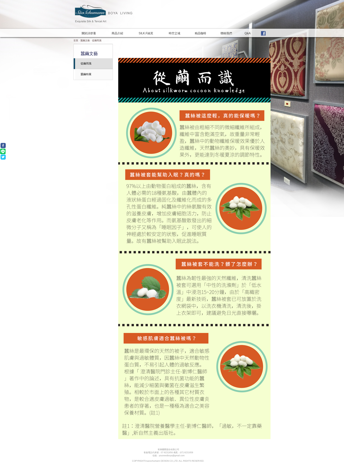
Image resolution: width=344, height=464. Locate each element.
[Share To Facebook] (3, 145)
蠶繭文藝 (85, 40)
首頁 (75, 40)
